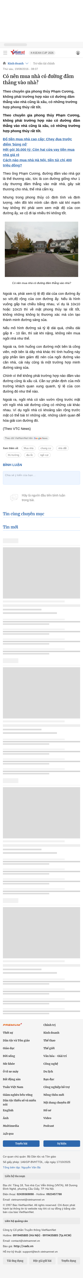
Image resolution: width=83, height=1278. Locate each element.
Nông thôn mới (53, 1095)
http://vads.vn (23, 1246)
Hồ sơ (47, 1110)
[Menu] (5, 52)
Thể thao (49, 1040)
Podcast (48, 1126)
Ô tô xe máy (10, 1071)
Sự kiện (61, 1143)
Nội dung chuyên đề (56, 1102)
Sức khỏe (9, 1063)
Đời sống (9, 1056)
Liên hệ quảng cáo (16, 1221)
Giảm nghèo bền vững (18, 1095)
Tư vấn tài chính (44, 63)
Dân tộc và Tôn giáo (16, 1040)
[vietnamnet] (18, 55)
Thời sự (8, 1032)
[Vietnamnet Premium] (12, 1026)
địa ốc (29, 455)
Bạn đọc (48, 1079)
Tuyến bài (21, 1143)
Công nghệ (50, 1063)
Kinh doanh (16, 63)
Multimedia (11, 1126)
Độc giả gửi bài (42, 1260)
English (8, 1110)
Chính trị (49, 1025)
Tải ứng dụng (15, 1260)
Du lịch (48, 1071)
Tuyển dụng (68, 1260)
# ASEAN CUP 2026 (42, 52)
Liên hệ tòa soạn (15, 1176)
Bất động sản (12, 1079)
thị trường (13, 455)
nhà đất (62, 448)
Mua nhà (28, 448)
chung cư (46, 448)
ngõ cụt (44, 455)
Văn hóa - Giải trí (55, 1056)
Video (47, 1118)
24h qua (8, 1133)
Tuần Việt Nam (13, 1087)
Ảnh (5, 1118)
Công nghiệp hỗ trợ (56, 1087)
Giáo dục (8, 1048)
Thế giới (49, 1048)
